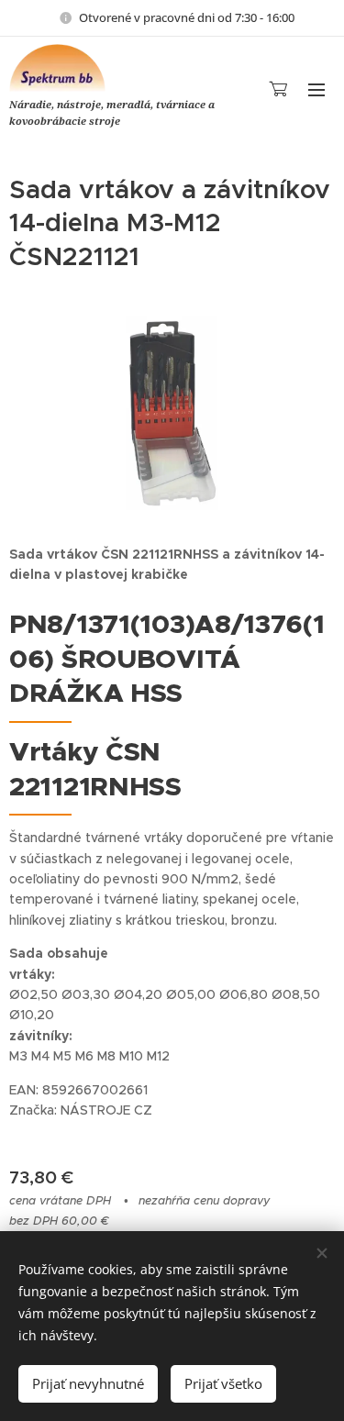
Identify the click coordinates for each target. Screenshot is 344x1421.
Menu (316, 89)
